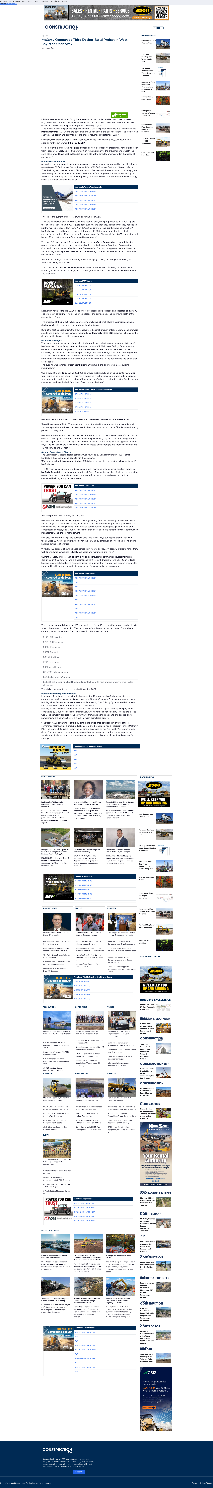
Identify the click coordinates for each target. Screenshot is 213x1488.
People (78, 908)
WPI (76, 582)
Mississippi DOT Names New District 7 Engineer (54, 969)
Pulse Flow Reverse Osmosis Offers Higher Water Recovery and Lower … (147, 1246)
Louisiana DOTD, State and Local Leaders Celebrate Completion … (56, 949)
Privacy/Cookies (206, 1483)
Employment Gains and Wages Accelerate (148, 113)
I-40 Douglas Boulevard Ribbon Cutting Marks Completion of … (88, 1055)
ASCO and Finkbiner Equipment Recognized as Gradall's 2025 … (55, 1121)
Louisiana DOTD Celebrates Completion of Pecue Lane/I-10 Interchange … (88, 1063)
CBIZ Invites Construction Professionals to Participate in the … (122, 1044)
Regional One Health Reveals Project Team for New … (87, 1114)
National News (148, 35)
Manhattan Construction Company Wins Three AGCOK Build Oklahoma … (57, 1033)
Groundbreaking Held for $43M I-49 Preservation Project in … (90, 1048)
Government (81, 1007)
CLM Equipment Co (83, 285)
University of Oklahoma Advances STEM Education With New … (89, 1108)
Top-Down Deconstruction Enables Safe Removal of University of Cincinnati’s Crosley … (146, 1051)
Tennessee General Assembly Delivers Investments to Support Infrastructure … (120, 960)
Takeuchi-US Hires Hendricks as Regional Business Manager (88, 933)
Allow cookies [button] (11, 4)
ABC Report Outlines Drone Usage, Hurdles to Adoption (147, 848)
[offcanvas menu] (166, 28)
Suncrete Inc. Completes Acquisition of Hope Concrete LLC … (122, 1114)
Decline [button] (3, 4)
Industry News (48, 777)
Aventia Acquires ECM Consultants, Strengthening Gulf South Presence (122, 1108)
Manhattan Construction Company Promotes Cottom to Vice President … (89, 957)
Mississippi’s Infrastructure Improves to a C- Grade (118, 1064)
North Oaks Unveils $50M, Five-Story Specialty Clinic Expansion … (89, 1128)
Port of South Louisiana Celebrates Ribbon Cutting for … (57, 1172)
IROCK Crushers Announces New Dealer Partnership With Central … (56, 1108)
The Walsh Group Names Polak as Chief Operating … (56, 956)
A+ (161, 28)
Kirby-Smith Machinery (85, 191)
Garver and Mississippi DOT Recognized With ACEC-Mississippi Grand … (122, 969)
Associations (49, 1007)
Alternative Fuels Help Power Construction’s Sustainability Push (148, 87)
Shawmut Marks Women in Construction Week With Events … (56, 1178)
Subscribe (79, 1472)
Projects (111, 908)
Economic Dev (81, 1073)
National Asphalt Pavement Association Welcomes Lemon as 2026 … (56, 1061)
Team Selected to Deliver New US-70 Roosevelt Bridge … (89, 1041)
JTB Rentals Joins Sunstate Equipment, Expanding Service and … (121, 1129)
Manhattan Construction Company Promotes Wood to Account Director (90, 949)
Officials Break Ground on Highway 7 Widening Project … (57, 1185)
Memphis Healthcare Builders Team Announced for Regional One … (90, 1099)
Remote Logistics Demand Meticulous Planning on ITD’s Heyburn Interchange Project (147, 1290)
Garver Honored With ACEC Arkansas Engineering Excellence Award (56, 1045)
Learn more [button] (62, 1)
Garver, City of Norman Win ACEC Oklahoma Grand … (56, 1053)
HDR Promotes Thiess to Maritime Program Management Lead (56, 963)
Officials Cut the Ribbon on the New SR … (57, 1192)
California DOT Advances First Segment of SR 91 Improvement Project (147, 1028)
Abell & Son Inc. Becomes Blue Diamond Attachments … (55, 1128)
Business (111, 1073)
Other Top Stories (50, 1230)
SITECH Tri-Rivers (83, 394)
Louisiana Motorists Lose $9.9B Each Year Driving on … (120, 1057)
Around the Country (150, 957)
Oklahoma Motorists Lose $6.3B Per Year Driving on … (122, 1051)
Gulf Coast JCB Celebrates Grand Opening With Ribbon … (56, 1114)
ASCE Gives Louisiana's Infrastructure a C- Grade (53, 1069)
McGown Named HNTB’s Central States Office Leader (56, 933)
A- (155, 28)
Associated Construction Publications (21, 1483)
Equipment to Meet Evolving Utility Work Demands (147, 911)
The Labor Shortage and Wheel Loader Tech (146, 832)
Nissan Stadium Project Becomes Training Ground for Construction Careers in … (148, 1113)
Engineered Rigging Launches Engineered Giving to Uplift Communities (119, 1033)
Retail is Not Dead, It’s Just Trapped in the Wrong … (147, 1007)
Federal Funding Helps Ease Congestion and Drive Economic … (121, 942)
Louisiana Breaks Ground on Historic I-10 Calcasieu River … (88, 1032)
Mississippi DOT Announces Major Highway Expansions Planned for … (121, 933)
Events (46, 1135)
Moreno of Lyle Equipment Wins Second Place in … (88, 965)
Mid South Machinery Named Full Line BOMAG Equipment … (56, 1099)
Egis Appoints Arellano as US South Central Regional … (57, 942)
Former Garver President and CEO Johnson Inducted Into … (89, 942)
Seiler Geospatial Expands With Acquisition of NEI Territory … (120, 1121)
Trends (110, 1007)
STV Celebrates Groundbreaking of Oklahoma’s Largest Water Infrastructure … (57, 1161)
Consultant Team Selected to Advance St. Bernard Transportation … (122, 950)
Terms (194, 1483)
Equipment (48, 1073)
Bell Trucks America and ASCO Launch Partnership (120, 1099)
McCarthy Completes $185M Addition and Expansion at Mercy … (89, 1121)
